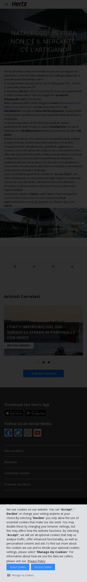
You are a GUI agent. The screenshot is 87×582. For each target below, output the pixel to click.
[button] (20, 575)
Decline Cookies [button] (43, 567)
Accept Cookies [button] (18, 567)
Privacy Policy (36, 561)
